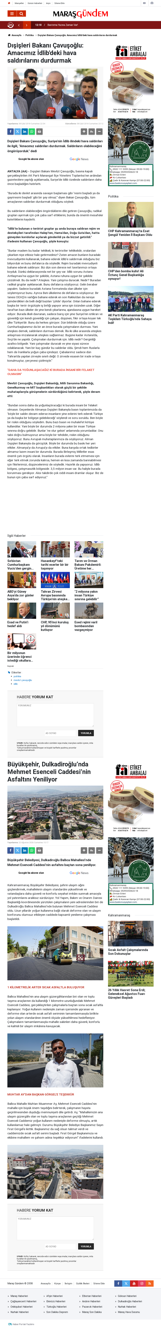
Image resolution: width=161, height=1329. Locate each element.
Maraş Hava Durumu (129, 1312)
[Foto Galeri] (152, 3)
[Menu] (12, 14)
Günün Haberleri (35, 3)
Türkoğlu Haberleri (56, 1306)
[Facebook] (10, 131)
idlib (16, 684)
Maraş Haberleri (19, 1296)
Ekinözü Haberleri (55, 1301)
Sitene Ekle (59, 3)
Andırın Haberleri (91, 1301)
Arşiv (48, 3)
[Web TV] (144, 3)
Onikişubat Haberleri (22, 1306)
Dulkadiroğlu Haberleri (130, 1301)
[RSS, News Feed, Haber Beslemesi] (150, 1283)
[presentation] (19, 25)
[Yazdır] (39, 131)
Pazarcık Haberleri (92, 1306)
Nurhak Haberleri (127, 1306)
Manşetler (19, 3)
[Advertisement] (55, 507)
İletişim (68, 1283)
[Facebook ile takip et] (118, 1283)
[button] (84, 131)
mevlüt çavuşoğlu (23, 680)
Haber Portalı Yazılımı (23, 1324)
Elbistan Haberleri (91, 1296)
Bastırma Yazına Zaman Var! (62, 24)
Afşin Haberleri (54, 1296)
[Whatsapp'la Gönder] (32, 131)
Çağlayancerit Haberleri (23, 1301)
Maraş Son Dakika (92, 1312)
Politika (29, 35)
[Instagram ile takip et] (142, 1283)
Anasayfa (16, 35)
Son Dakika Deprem (57, 1312)
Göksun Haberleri (127, 1296)
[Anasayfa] (9, 3)
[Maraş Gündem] (80, 13)
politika (17, 676)
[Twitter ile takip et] (126, 1283)
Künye (57, 1283)
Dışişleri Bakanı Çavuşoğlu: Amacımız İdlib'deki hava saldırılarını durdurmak (77, 35)
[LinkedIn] (25, 131)
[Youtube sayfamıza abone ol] (134, 1283)
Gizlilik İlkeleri (82, 1283)
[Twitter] (17, 131)
